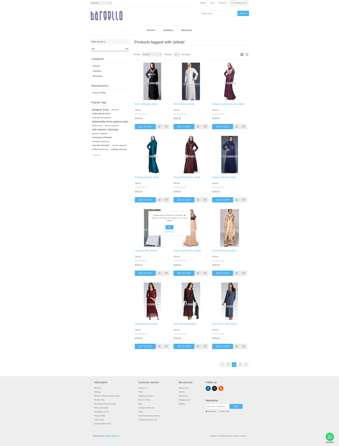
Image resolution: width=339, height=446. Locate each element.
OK (169, 227)
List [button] (246, 54)
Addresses (183, 396)
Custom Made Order (102, 424)
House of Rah (99, 93)
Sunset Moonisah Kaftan (224, 250)
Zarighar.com (179, 444)
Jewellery (97, 71)
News (140, 412)
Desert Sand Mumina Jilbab (187, 250)
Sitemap (97, 392)
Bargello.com (165, 444)
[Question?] (330, 437)
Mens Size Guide (101, 408)
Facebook (208, 388)
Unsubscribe (224, 411)
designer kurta (100, 109)
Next (246, 364)
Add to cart (145, 127)
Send (235, 406)
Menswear (97, 76)
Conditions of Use (101, 412)
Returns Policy (144, 400)
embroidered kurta (101, 113)
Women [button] (151, 30)
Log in (212, 3)
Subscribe (212, 411)
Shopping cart (184, 400)
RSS (220, 388)
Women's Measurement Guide (107, 396)
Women (96, 66)
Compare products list (147, 420)
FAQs (140, 392)
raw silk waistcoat (119, 145)
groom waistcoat (112, 125)
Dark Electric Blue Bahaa (224, 324)
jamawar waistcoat (100, 133)
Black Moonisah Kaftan (184, 324)
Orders (182, 392)
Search (243, 13)
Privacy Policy (100, 416)
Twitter (214, 388)
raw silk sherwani (100, 145)
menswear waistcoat (100, 141)
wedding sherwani (118, 149)
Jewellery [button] (168, 30)
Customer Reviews (146, 408)
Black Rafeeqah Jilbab (146, 104)
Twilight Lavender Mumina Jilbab (228, 104)
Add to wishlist (166, 126)
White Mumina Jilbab (183, 104)
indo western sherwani (105, 129)
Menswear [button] (186, 30)
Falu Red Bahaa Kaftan (146, 324)
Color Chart (99, 420)
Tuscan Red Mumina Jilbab (186, 177)
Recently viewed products (149, 416)
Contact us (142, 388)
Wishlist (182, 404)
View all (96, 155)
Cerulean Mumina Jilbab (147, 177)
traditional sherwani (100, 149)
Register (203, 3)
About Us (98, 388)
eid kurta (115, 110)
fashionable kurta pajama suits (110, 121)
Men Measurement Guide (104, 404)
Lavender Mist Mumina (146, 250)
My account (183, 388)
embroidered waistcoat (101, 118)
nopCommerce (111, 436)
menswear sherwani (102, 137)
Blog (140, 404)
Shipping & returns (146, 396)
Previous (222, 364)
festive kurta (97, 125)
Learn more (169, 232)
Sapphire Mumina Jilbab (224, 177)
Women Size (99, 400)
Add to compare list (159, 126)
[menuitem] (151, 30)
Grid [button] (242, 54)
